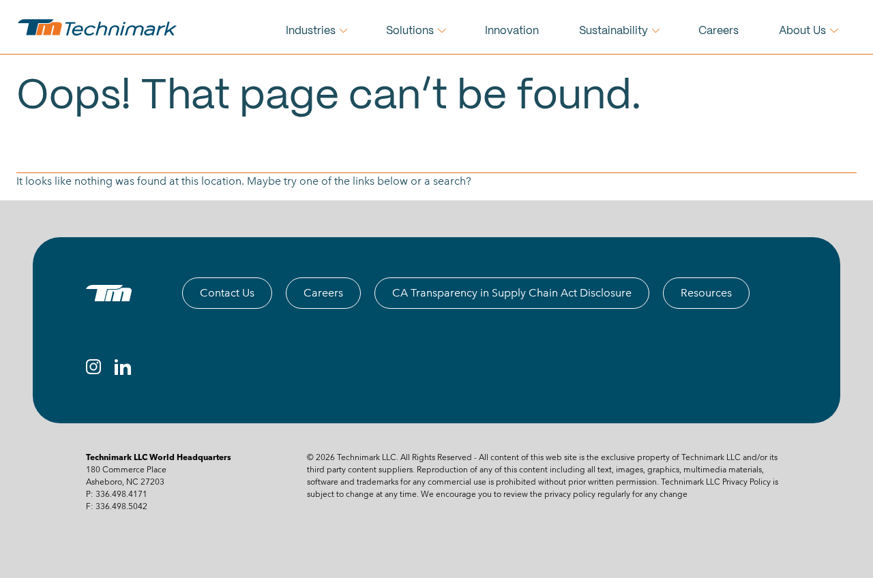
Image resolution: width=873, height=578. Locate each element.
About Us (802, 31)
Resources (706, 292)
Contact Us (227, 292)
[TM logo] (109, 293)
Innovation (512, 31)
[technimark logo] (98, 27)
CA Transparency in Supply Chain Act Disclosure (512, 292)
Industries (311, 31)
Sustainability (613, 31)
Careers (718, 31)
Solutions (410, 31)
